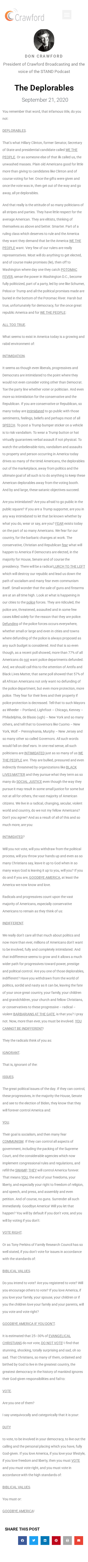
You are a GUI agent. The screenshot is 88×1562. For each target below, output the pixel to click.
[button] (67, 14)
